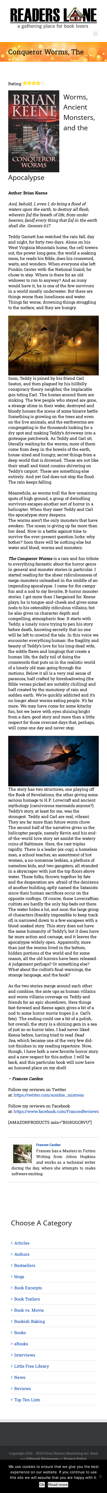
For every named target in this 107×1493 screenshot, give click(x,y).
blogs (19, 1276)
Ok (42, 1484)
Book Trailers (27, 1299)
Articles (21, 1243)
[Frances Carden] (22, 1145)
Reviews (22, 1388)
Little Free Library (31, 1366)
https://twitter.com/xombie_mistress (49, 1095)
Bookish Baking (29, 1321)
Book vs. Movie (29, 1310)
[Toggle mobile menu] (96, 34)
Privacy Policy (75, 1458)
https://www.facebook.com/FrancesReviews (56, 1111)
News (19, 1377)
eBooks (21, 1343)
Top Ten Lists (27, 1399)
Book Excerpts (28, 1287)
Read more (58, 1484)
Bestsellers (24, 1265)
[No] (100, 1476)
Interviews (24, 1355)
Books (20, 1332)
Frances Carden (48, 1144)
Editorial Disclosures (42, 1458)
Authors (21, 1254)
